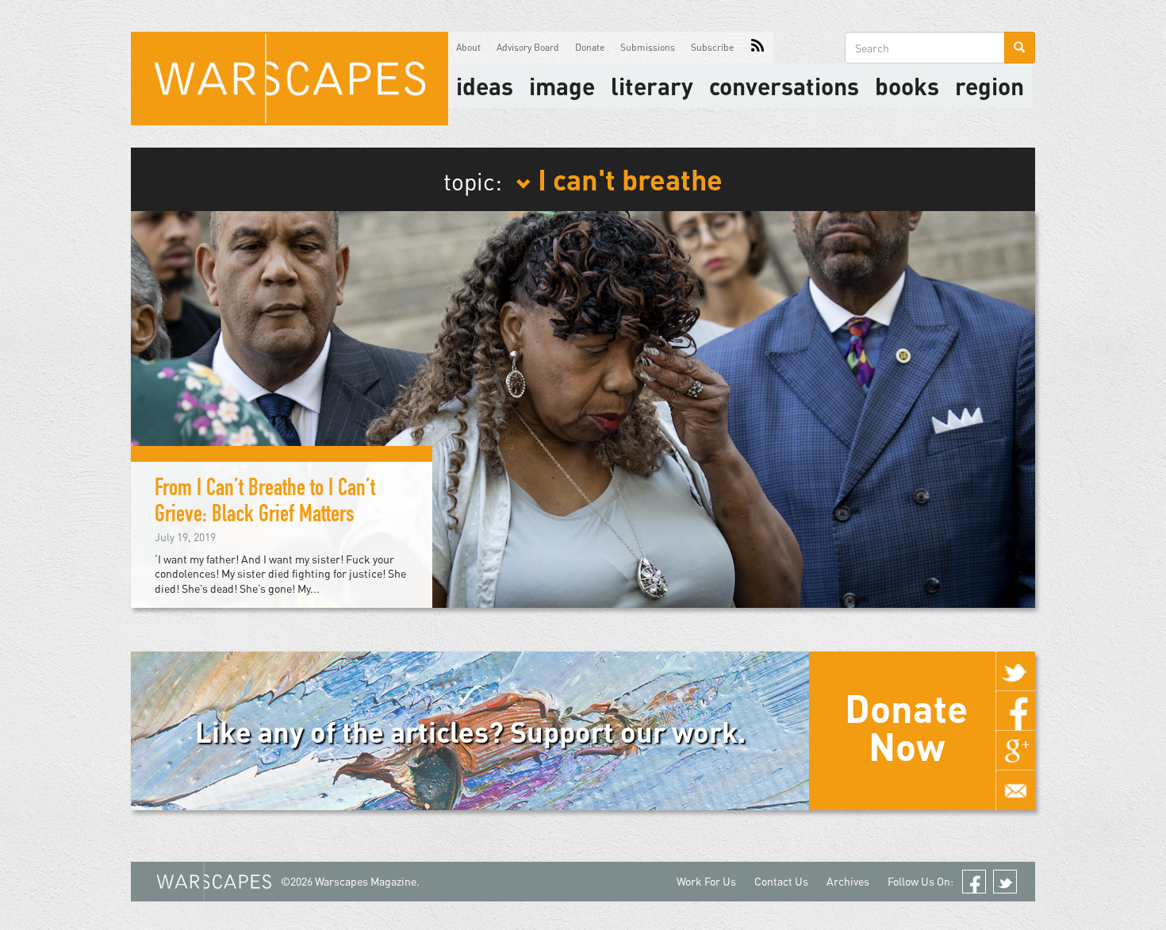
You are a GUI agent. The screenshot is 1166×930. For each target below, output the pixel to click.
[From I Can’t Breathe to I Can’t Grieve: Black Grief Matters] (583, 407)
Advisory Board (528, 47)
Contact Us (781, 881)
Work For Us (706, 881)
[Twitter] (1015, 671)
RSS (757, 47)
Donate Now (906, 727)
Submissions (647, 47)
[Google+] (1015, 751)
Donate (589, 47)
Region (989, 85)
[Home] (289, 78)
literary (652, 85)
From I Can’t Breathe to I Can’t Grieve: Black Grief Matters (265, 503)
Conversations (784, 85)
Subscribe (712, 47)
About (468, 47)
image (562, 85)
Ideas (484, 85)
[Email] (1015, 790)
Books (907, 85)
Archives (848, 881)
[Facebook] (1015, 711)
